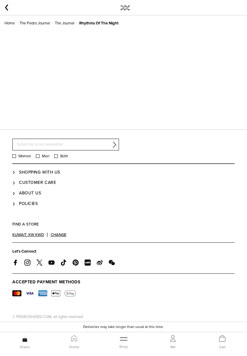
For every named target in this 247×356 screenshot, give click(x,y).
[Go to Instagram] (27, 263)
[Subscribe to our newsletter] (114, 144)
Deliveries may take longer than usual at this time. (123, 327)
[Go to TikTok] (64, 263)
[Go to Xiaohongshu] (88, 263)
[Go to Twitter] (39, 263)
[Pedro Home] (125, 7)
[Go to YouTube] (51, 263)
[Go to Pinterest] (76, 263)
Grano (25, 347)
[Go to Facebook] (15, 263)
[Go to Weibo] (100, 263)
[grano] (25, 338)
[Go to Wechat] (112, 263)
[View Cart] (222, 339)
